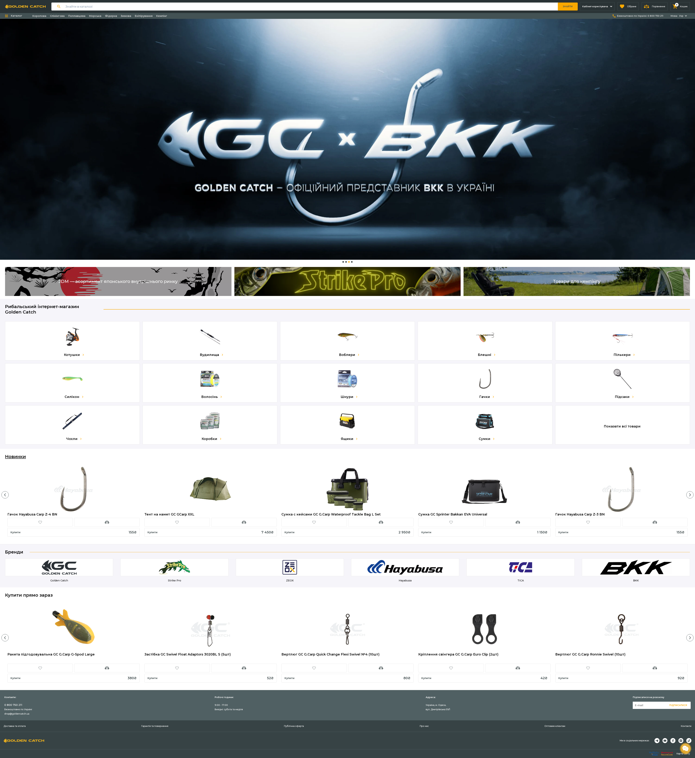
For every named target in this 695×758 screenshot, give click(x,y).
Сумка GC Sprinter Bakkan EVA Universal (452, 514)
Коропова (39, 16)
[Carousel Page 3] (349, 262)
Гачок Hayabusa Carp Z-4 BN (32, 514)
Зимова (126, 16)
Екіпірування (144, 16)
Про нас (424, 726)
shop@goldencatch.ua (16, 713)
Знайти (568, 6)
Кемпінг (161, 16)
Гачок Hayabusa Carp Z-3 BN (580, 514)
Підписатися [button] (678, 705)
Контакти (686, 726)
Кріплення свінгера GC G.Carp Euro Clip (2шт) (458, 654)
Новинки (15, 456)
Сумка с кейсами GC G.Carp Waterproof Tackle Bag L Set (331, 514)
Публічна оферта (294, 726)
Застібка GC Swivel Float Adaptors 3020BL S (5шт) (187, 654)
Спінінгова (57, 16)
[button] (628, 6)
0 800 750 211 (13, 705)
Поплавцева (76, 16)
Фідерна (111, 16)
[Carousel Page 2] (346, 262)
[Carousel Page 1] (343, 262)
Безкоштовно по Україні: (640, 15)
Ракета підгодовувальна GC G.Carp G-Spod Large (51, 654)
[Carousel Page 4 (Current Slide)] (352, 262)
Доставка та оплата (15, 726)
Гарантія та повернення (154, 726)
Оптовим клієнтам (554, 726)
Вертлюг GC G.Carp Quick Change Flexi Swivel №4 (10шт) (330, 654)
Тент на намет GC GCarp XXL (169, 514)
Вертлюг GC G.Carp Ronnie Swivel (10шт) (590, 654)
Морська (95, 16)
